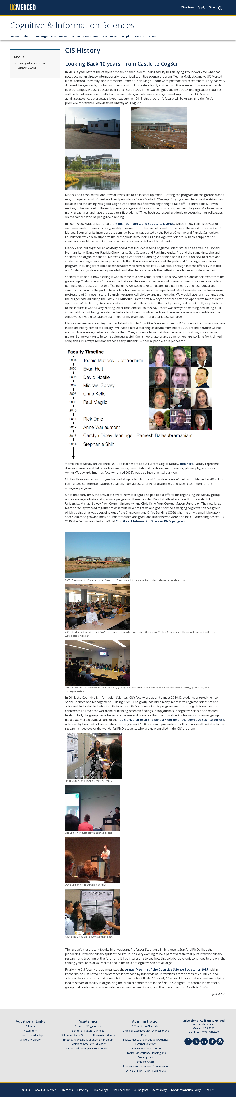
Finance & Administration (146, 1048)
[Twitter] (196, 1041)
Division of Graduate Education (88, 1044)
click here (186, 464)
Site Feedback (121, 1090)
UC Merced (30, 1026)
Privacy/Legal (101, 1090)
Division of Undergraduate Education (88, 1048)
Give (212, 7)
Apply (201, 7)
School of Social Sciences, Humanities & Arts (88, 1035)
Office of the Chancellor (146, 1026)
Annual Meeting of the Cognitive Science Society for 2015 (166, 969)
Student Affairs (146, 1061)
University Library (30, 1039)
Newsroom (30, 1030)
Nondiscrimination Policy (186, 1090)
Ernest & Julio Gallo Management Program (88, 1039)
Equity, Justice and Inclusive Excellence (146, 1039)
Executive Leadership (30, 1035)
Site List (209, 1090)
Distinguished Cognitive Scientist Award (31, 66)
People (125, 36)
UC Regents (141, 1090)
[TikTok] (212, 1041)
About (27, 36)
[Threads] (220, 1041)
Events (139, 36)
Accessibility (159, 1090)
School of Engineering (88, 1026)
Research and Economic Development (146, 1066)
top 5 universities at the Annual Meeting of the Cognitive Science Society (171, 720)
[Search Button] (220, 8)
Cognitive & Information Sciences (72, 26)
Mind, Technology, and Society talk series (144, 224)
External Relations (146, 1044)
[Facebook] (188, 1041)
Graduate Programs (85, 36)
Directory (187, 7)
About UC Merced (45, 1090)
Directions (67, 1090)
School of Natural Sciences (88, 1030)
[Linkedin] (204, 1041)
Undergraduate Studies (51, 36)
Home (15, 36)
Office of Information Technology (146, 1070)
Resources (110, 36)
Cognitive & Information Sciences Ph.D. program (150, 521)
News (152, 36)
